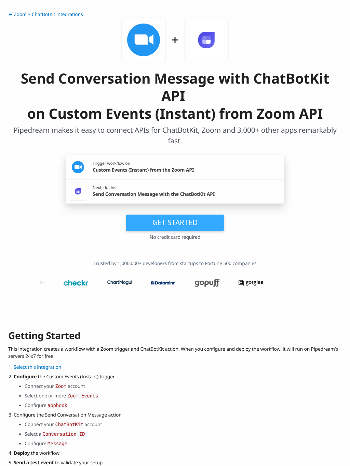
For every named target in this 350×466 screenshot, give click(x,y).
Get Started (175, 222)
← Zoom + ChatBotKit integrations (45, 14)
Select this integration (37, 367)
